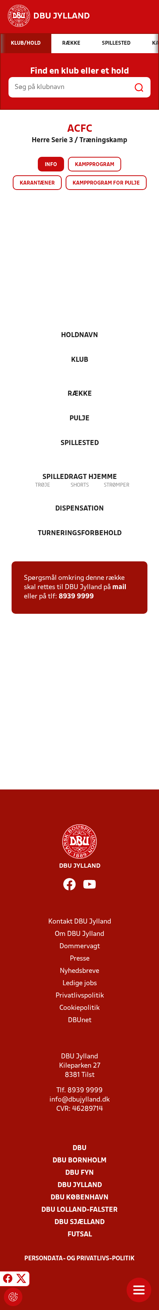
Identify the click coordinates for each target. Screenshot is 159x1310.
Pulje (79, 418)
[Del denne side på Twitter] (21, 1280)
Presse (80, 959)
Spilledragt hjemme (79, 477)
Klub (79, 360)
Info (51, 164)
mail (119, 587)
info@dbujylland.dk (79, 1100)
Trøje (42, 485)
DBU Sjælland (79, 1222)
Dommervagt (79, 946)
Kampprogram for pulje (106, 183)
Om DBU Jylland (79, 934)
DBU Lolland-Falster (79, 1210)
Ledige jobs (80, 983)
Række (80, 394)
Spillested (80, 443)
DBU (79, 1148)
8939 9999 (76, 596)
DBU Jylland (80, 1185)
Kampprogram (94, 164)
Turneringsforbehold (80, 533)
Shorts (80, 485)
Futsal (80, 1234)
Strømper (116, 485)
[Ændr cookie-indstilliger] (13, 1297)
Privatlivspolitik (80, 996)
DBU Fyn (79, 1173)
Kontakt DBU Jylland (79, 922)
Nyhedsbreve (79, 971)
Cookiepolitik (79, 1008)
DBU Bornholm (79, 1160)
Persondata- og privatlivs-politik (79, 1258)
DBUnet (79, 1020)
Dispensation (79, 509)
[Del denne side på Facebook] (7, 1280)
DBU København (79, 1197)
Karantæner (37, 183)
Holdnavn (79, 335)
